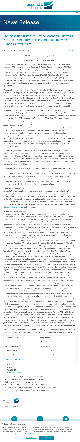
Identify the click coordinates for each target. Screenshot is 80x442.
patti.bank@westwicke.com (14, 373)
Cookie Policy (29, 434)
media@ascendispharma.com (50, 355)
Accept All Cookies (47, 438)
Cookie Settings (31, 438)
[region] (40, 431)
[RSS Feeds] (14, 419)
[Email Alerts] (40, 419)
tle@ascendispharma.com (15, 355)
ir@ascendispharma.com (14, 359)
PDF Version (72, 50)
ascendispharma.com (15, 207)
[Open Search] (77, 13)
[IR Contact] (65, 419)
